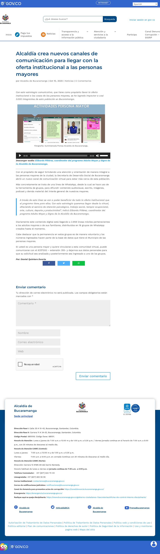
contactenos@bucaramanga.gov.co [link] (48, 481)
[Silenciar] (97, 155)
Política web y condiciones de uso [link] (132, 522)
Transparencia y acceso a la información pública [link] (72, 34)
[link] (11, 5)
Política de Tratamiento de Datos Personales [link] (88, 522)
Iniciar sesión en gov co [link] (142, 20)
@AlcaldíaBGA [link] (62, 508)
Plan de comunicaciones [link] (41, 526)
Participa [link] (132, 34)
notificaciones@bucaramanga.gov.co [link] (62, 485)
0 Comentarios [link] (83, 81)
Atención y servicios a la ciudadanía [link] (101, 34)
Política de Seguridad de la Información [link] (111, 526)
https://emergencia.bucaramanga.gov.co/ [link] (44, 493)
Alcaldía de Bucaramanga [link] (33, 81)
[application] (63, 156)
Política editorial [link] (16, 526)
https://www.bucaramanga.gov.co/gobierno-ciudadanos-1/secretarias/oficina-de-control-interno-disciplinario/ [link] (96, 497)
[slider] (104, 155)
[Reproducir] (20, 155)
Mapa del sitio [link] (87, 529)
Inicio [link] (9, 34)
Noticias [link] (69, 81)
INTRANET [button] (103, 3)
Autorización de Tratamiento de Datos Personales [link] (35, 522)
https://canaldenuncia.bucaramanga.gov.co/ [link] (84, 489)
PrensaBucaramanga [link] (139, 508)
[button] (93, 376)
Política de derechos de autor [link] (72, 526)
